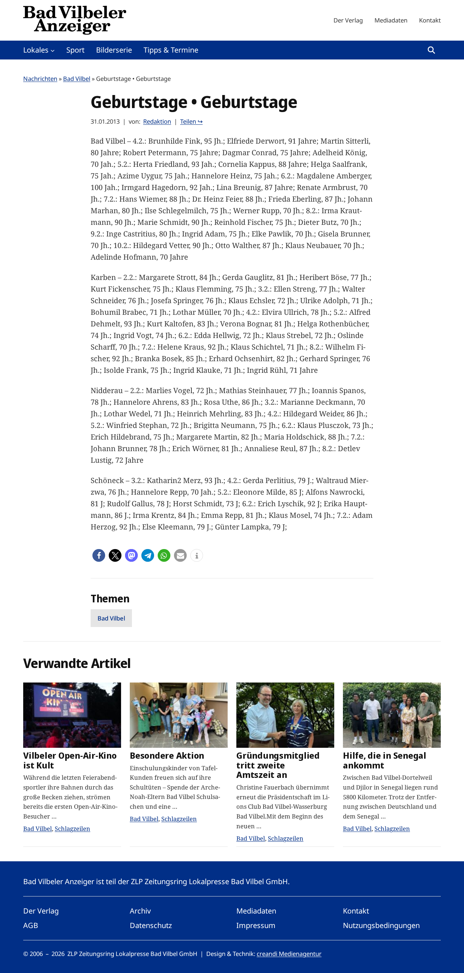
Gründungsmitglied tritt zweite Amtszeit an (278, 765)
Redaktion (157, 121)
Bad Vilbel (76, 78)
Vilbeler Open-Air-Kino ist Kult (70, 760)
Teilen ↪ (191, 121)
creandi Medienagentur (289, 953)
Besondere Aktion (167, 755)
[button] (98, 555)
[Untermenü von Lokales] (52, 50)
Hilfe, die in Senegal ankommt (384, 760)
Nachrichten (40, 78)
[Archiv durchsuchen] (431, 50)
